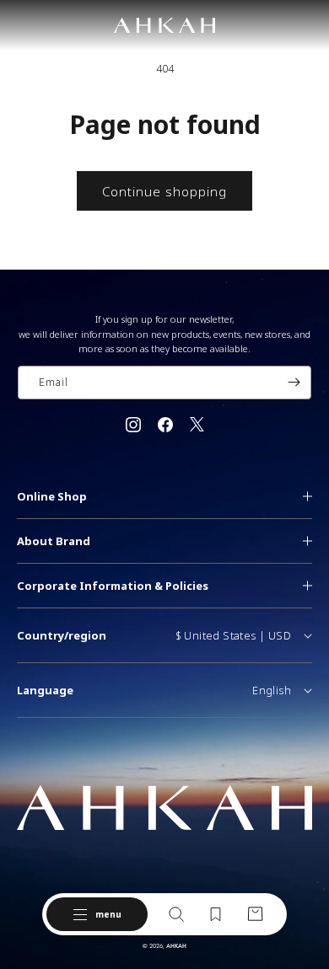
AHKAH (176, 946)
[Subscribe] (293, 382)
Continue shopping (164, 191)
